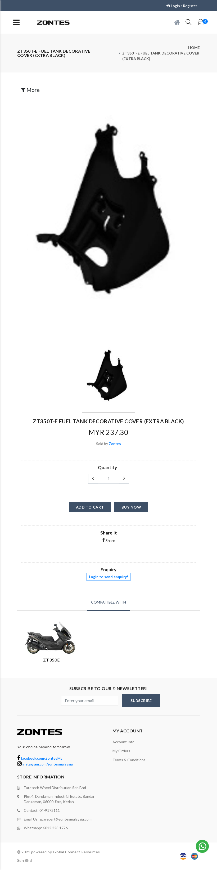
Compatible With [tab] (108, 602)
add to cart (90, 507)
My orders (121, 751)
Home (194, 47)
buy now (131, 507)
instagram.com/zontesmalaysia (47, 764)
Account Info (123, 742)
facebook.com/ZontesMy (41, 758)
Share (110, 540)
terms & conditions (129, 760)
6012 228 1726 (55, 828)
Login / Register (184, 5)
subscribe (141, 700)
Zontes (115, 443)
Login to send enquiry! (108, 576)
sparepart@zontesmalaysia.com (65, 819)
